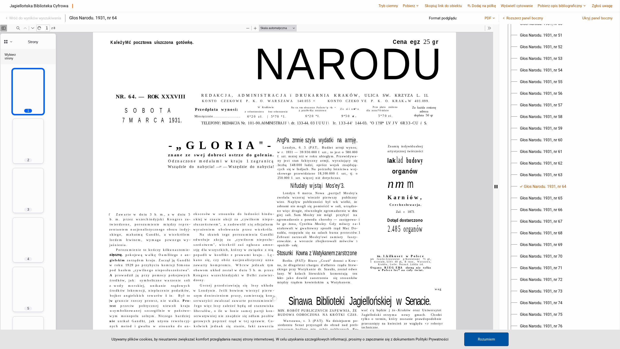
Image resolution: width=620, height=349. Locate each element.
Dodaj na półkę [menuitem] (484, 6)
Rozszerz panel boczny (524, 18)
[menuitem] (541, 35)
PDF (488, 18)
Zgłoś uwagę (602, 6)
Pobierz (409, 6)
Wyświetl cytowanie (517, 6)
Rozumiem (486, 339)
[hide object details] (496, 186)
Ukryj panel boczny (597, 18)
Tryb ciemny (388, 6)
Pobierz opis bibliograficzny (560, 6)
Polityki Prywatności (432, 339)
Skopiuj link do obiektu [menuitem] (443, 6)
